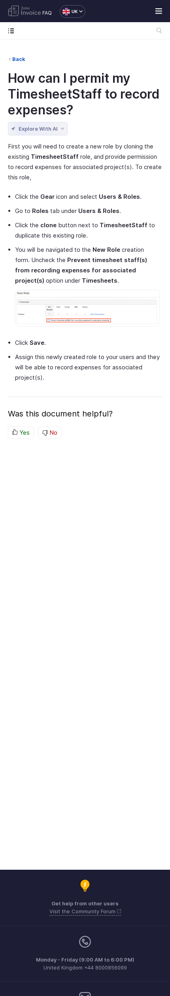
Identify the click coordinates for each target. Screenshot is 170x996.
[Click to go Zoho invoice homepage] (24, 11)
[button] (68, 11)
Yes (24, 432)
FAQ (47, 13)
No (52, 432)
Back (18, 59)
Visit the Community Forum (83, 911)
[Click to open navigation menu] (13, 31)
